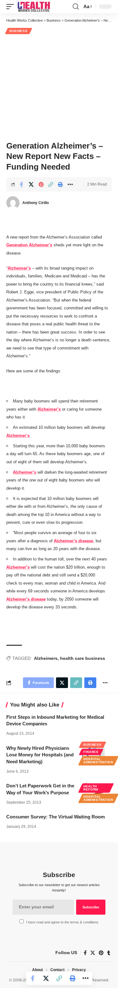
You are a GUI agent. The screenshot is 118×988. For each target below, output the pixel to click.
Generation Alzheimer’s (29, 245)
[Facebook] (85, 953)
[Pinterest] (101, 953)
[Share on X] (31, 184)
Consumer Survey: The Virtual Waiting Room (55, 816)
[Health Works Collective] (33, 6)
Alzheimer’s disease (73, 541)
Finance (91, 752)
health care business (82, 658)
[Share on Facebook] (21, 184)
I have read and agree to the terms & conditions (62, 922)
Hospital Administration (98, 760)
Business (18, 31)
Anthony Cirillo (35, 203)
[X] (93, 953)
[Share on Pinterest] (41, 184)
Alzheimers (46, 658)
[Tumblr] (109, 953)
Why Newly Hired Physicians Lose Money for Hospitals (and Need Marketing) (40, 755)
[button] (11, 6)
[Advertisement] (59, 86)
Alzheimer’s (19, 268)
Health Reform (90, 788)
